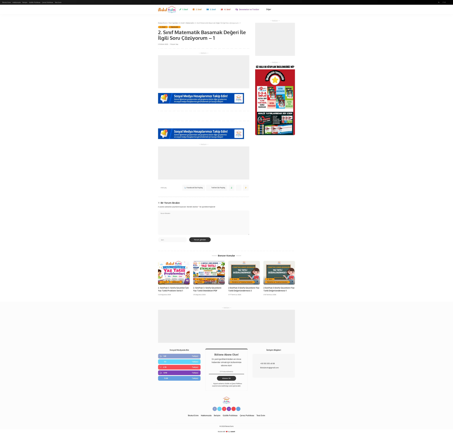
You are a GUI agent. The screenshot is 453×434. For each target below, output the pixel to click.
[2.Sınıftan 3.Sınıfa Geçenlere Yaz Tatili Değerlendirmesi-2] (244, 273)
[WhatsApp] (232, 188)
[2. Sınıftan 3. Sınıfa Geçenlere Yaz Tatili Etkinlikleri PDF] (209, 273)
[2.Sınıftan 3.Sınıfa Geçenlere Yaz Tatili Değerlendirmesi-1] (279, 273)
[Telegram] (449, 2)
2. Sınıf (163, 27)
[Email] (246, 188)
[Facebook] (439, 2)
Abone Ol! (226, 378)
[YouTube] (447, 2)
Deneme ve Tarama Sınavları (242, 282)
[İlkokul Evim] (167, 9)
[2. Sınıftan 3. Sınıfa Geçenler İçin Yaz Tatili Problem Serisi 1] (174, 273)
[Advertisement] (203, 71)
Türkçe (199, 282)
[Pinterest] (443, 2)
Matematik (174, 27)
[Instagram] (445, 2)
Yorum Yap (174, 44)
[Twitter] (441, 2)
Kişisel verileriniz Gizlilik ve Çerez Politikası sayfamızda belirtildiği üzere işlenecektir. (227, 385)
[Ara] (293, 9)
